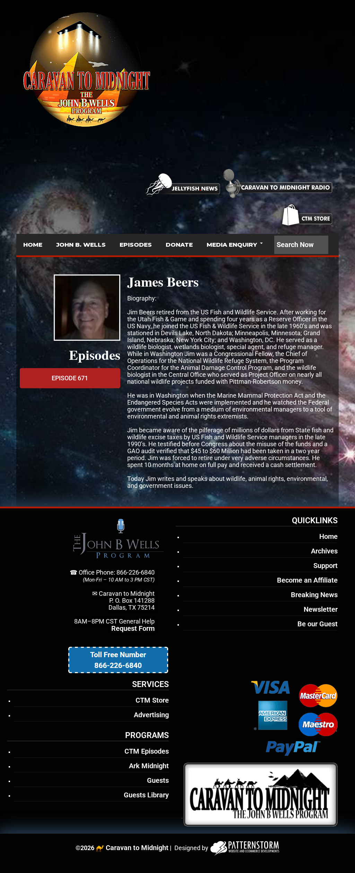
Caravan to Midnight (137, 848)
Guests (158, 780)
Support (325, 565)
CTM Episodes (146, 751)
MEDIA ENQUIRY (232, 244)
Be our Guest (317, 624)
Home (328, 536)
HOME (32, 244)
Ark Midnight (149, 766)
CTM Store (152, 700)
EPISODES (136, 244)
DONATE (179, 244)
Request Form (133, 628)
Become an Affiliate (307, 580)
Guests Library (146, 795)
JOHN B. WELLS (81, 244)
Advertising (151, 715)
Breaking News (314, 595)
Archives (324, 551)
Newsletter (321, 609)
